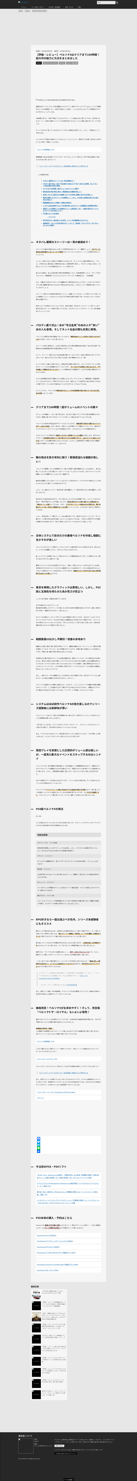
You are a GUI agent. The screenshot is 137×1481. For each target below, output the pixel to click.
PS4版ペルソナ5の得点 (51, 213)
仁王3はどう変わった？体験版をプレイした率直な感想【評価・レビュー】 (54, 1336)
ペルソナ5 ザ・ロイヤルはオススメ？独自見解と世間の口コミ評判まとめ (63, 166)
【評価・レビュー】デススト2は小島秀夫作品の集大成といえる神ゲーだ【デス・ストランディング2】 (53, 1326)
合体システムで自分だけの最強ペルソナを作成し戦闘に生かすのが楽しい (68, 195)
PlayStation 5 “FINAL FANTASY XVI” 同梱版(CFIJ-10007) (56, 1253)
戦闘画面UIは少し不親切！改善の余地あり (57, 203)
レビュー (24, 7)
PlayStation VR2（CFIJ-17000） (48, 1270)
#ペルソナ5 (83, 976)
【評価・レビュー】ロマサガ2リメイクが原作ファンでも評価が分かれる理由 (54, 1360)
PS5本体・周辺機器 (54, 7)
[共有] (68, 1151)
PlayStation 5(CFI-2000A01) (46, 1235)
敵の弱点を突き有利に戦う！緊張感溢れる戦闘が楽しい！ (62, 192)
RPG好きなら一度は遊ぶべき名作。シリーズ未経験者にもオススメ (65, 220)
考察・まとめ (69, 7)
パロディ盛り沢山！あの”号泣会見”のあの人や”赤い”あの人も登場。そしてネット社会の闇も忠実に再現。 (70, 185)
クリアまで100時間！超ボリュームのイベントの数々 (61, 189)
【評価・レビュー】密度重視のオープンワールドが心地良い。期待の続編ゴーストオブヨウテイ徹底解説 (54, 1304)
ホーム (20, 11)
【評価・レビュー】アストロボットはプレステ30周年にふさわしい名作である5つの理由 (54, 1371)
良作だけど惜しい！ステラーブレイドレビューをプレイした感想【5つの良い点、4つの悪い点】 (54, 1393)
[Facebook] (68, 1138)
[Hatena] (68, 1145)
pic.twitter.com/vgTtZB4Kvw (49, 978)
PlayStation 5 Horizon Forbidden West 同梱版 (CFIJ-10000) (57, 1264)
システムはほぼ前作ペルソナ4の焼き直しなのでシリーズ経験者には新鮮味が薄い (70, 206)
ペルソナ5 (62, 63)
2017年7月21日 (72, 985)
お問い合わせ (59, 1446)
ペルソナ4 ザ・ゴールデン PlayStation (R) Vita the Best (56, 1092)
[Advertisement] (68, 29)
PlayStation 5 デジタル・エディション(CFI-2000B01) (55, 1241)
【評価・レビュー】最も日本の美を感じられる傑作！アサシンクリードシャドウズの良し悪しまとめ (54, 1348)
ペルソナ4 (40, 1098)
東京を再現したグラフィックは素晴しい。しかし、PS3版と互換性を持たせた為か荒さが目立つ (71, 199)
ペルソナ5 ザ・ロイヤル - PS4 (47, 1059)
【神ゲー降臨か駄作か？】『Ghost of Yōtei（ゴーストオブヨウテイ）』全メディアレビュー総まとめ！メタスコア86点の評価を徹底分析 (54, 1316)
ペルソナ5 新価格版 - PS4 (45, 149)
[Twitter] (68, 1141)
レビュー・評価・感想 (72, 63)
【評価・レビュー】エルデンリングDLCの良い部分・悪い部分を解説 (53, 1381)
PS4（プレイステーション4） (39, 11)
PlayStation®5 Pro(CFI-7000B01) (48, 1247)
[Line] (68, 1148)
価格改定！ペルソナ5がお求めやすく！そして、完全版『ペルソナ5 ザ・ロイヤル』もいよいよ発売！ (70, 224)
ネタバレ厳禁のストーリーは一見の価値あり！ (59, 181)
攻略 (79, 7)
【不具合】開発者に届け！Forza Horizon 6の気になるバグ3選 (52, 1292)
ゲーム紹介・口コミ (37, 7)
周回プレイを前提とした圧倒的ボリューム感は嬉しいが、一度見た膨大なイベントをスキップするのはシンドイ (71, 210)
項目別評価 (52, 217)
